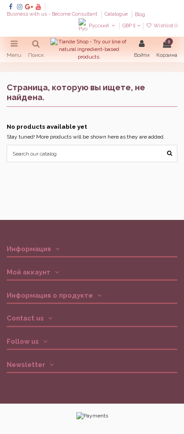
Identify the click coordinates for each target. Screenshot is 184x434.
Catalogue (117, 14)
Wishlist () (164, 26)
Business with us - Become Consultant (53, 14)
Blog (140, 14)
